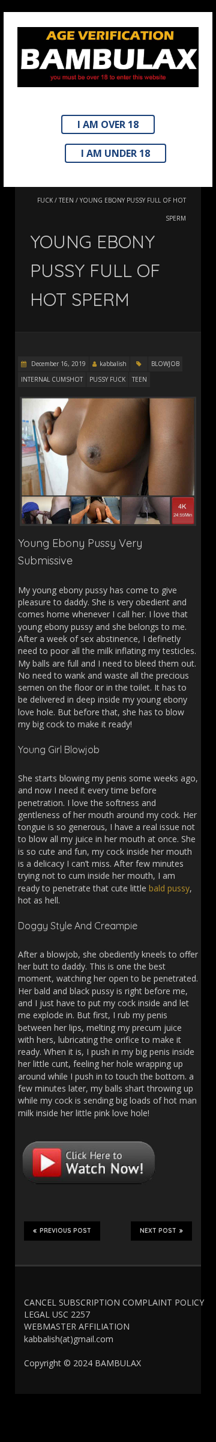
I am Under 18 (115, 153)
